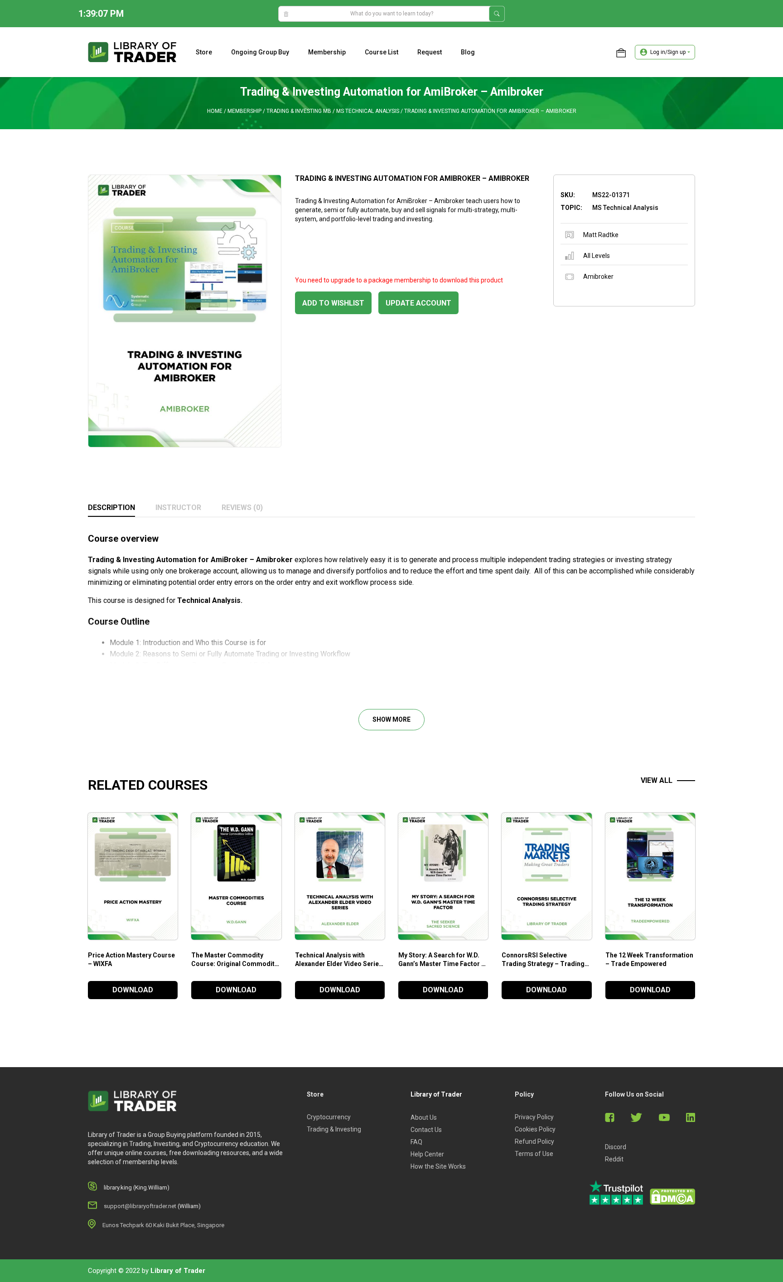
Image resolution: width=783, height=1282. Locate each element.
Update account (418, 303)
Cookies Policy (535, 1129)
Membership (327, 52)
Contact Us (426, 1129)
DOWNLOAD (132, 990)
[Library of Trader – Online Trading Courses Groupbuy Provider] (132, 51)
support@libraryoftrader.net (140, 1206)
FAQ (416, 1142)
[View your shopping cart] (621, 52)
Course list (381, 52)
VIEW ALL (656, 780)
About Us (424, 1117)
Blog (468, 52)
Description (111, 507)
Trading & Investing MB (298, 111)
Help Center (427, 1154)
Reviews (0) (242, 507)
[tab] (111, 508)
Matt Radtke (601, 234)
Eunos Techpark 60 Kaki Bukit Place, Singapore (163, 1225)
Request (429, 52)
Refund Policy (534, 1141)
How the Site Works (438, 1166)
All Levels (596, 255)
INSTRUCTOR (178, 507)
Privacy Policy (534, 1117)
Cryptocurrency (329, 1117)
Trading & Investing (334, 1129)
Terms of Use (534, 1153)
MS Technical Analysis (367, 111)
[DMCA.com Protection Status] (672, 1197)
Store (204, 52)
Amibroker (598, 276)
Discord (615, 1147)
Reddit (614, 1159)
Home (214, 111)
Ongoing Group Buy (260, 52)
